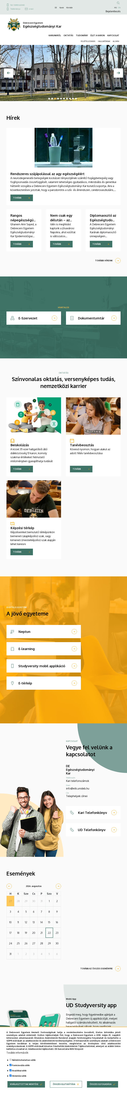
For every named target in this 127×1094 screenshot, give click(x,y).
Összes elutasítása (64, 1084)
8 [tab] (70, 98)
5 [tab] (61, 98)
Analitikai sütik (19, 1070)
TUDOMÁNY (82, 35)
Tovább (17, 198)
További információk (17, 1052)
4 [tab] (58, 98)
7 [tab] (67, 98)
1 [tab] (49, 98)
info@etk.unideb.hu (77, 788)
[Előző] (8, 73)
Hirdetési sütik (19, 1076)
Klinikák (69, 8)
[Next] (118, 73)
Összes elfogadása (100, 1084)
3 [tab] (55, 98)
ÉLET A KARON (97, 35)
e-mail (31, 9)
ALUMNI (116, 41)
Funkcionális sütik (21, 1065)
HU (115, 8)
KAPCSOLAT (113, 35)
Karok (62, 8)
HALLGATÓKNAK (104, 41)
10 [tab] (76, 98)
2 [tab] (52, 98)
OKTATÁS (68, 35)
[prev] (9, 886)
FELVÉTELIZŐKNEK (88, 41)
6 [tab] (64, 98)
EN (119, 8)
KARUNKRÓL (55, 35)
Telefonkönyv (15, 9)
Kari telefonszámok (17, 5)
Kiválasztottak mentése (24, 1084)
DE (56, 8)
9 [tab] (73, 98)
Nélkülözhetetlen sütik (24, 1060)
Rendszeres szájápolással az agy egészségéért (47, 174)
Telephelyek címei (76, 796)
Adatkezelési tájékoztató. (41, 1049)
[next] (58, 886)
